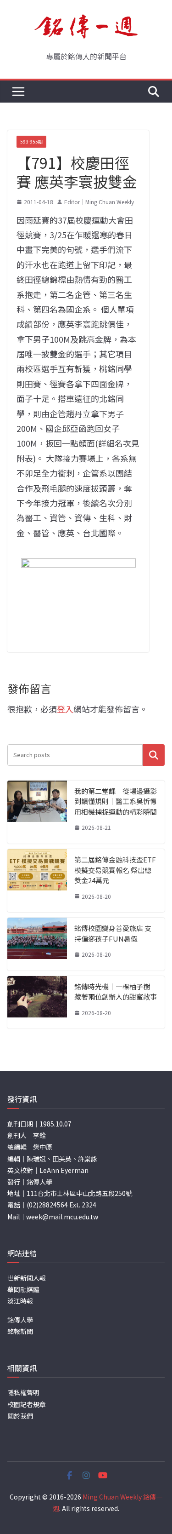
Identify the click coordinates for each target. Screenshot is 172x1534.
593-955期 (31, 141)
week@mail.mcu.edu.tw (62, 1216)
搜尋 (154, 755)
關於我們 (20, 1415)
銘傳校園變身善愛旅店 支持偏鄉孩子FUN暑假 (112, 933)
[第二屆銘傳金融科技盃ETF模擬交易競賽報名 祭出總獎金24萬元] (37, 880)
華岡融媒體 (23, 1289)
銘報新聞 (20, 1331)
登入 (65, 709)
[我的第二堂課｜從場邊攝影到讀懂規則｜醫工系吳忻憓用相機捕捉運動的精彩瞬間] (37, 812)
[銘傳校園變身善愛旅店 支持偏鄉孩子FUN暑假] (37, 944)
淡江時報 (20, 1300)
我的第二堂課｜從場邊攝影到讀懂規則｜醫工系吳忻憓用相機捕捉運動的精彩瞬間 (115, 801)
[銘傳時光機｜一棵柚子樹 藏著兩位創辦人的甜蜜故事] (37, 1002)
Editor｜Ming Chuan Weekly (99, 202)
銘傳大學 (20, 1319)
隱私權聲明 (23, 1392)
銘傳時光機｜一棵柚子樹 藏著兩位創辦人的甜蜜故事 (115, 992)
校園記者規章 (26, 1404)
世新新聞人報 (26, 1277)
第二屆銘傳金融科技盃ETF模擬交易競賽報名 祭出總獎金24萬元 (115, 870)
